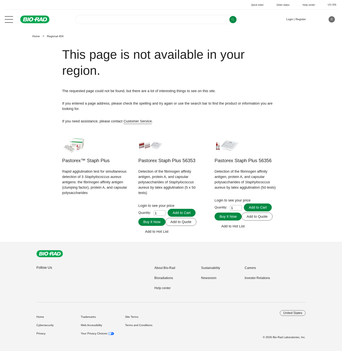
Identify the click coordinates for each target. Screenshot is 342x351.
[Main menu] (9, 19)
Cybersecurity (45, 325)
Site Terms (131, 316)
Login (143, 206)
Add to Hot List (156, 232)
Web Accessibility (91, 325)
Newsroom (208, 278)
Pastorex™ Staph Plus (86, 160)
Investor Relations (257, 278)
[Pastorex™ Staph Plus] (74, 147)
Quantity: (144, 212)
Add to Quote (180, 222)
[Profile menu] (315, 19)
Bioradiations (163, 278)
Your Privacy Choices (94, 333)
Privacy (41, 333)
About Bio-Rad (164, 268)
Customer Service (138, 121)
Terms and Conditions (138, 325)
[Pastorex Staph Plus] (150, 147)
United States (292, 313)
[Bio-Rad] (49, 253)
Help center (162, 288)
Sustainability (210, 268)
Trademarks (88, 316)
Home (36, 36)
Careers (250, 268)
